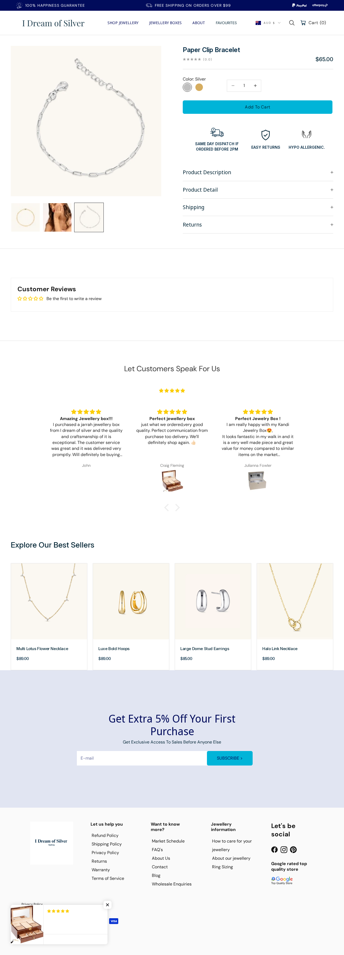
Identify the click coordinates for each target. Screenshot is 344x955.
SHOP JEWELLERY (123, 22)
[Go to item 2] (57, 217)
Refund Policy (105, 835)
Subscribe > (230, 758)
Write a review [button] (309, 300)
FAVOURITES (226, 22)
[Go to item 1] (25, 217)
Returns (99, 861)
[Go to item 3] (89, 217)
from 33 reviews (172, 397)
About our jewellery (231, 858)
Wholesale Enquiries (172, 884)
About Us (161, 858)
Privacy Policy (105, 852)
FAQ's (157, 849)
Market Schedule (168, 841)
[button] (107, 905)
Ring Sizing (222, 867)
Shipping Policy (107, 844)
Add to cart (257, 107)
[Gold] (199, 87)
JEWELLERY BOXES (165, 22)
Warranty (101, 870)
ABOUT (198, 22)
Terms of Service (108, 878)
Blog (156, 875)
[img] (172, 390)
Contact (160, 867)
